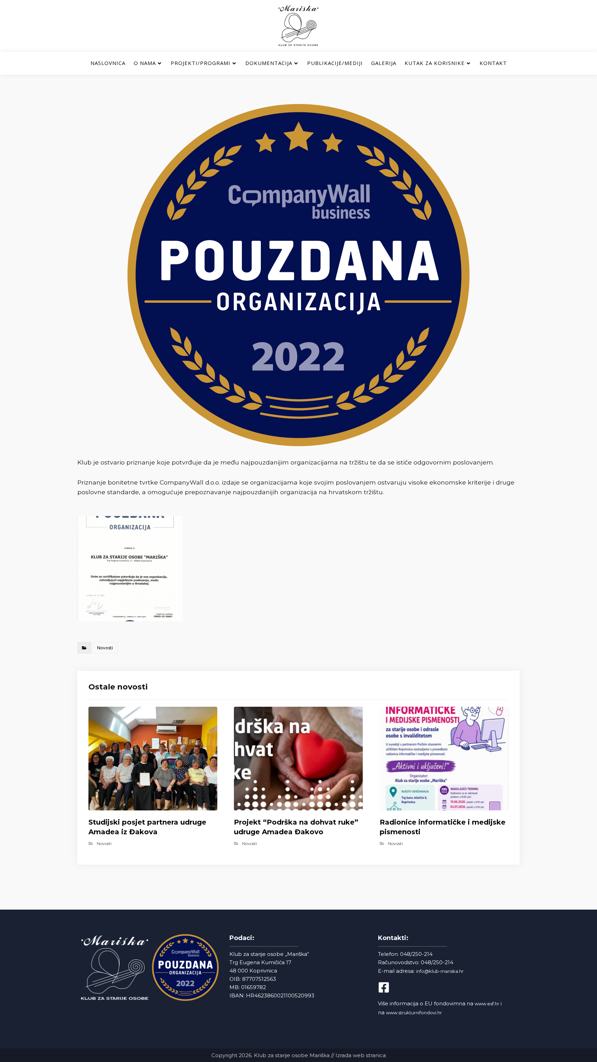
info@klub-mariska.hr (440, 971)
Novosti (105, 647)
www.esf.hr (487, 1003)
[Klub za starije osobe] (298, 25)
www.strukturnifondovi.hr (414, 1012)
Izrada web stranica (360, 1055)
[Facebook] (389, 987)
